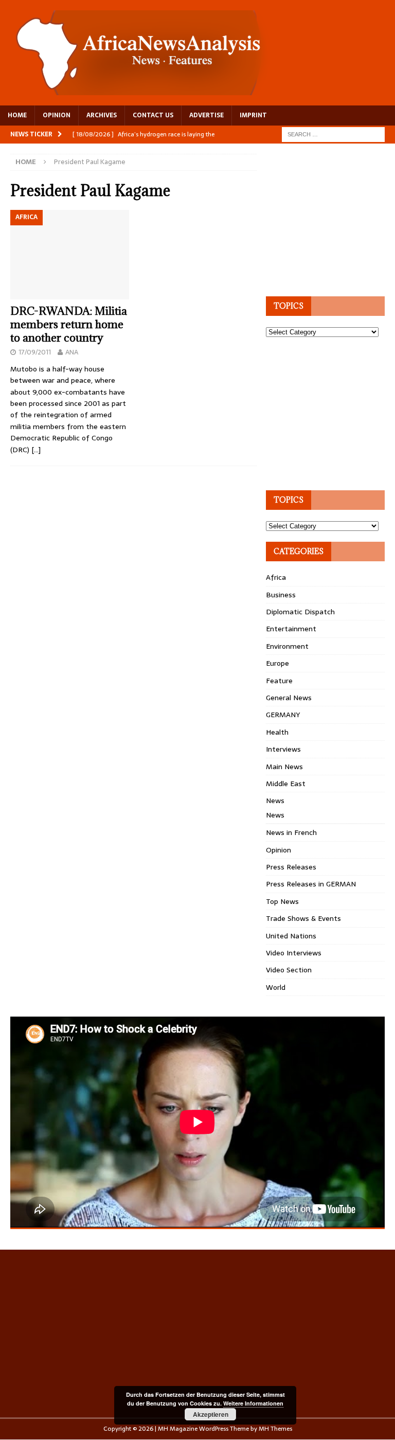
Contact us (153, 115)
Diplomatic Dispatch (300, 611)
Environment (287, 646)
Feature (279, 680)
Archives (101, 115)
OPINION (56, 115)
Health (277, 732)
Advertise (206, 115)
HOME (17, 115)
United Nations (291, 935)
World (275, 987)
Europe (277, 663)
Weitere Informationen (253, 1403)
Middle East (286, 783)
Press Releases (291, 867)
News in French (291, 832)
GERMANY (283, 714)
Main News (284, 766)
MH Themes (275, 1429)
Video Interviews (293, 952)
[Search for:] (333, 133)
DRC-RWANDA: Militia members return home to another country (68, 324)
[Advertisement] (330, 218)
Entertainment (291, 628)
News (275, 800)
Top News (282, 901)
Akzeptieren (210, 1414)
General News (289, 697)
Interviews (283, 749)
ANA (71, 352)
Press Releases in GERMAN (311, 884)
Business (281, 594)
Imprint (253, 115)
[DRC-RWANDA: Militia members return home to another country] (69, 254)
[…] (36, 449)
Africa (276, 577)
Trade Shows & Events (303, 918)
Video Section (289, 969)
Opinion (278, 850)
